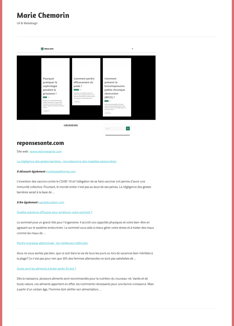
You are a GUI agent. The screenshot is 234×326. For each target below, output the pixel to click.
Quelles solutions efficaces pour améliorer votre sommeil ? (54, 212)
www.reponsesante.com (46, 151)
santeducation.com (51, 202)
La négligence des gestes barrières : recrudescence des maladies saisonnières (66, 161)
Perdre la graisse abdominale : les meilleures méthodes (52, 243)
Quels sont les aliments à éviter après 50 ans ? (46, 268)
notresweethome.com (61, 171)
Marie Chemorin (43, 15)
